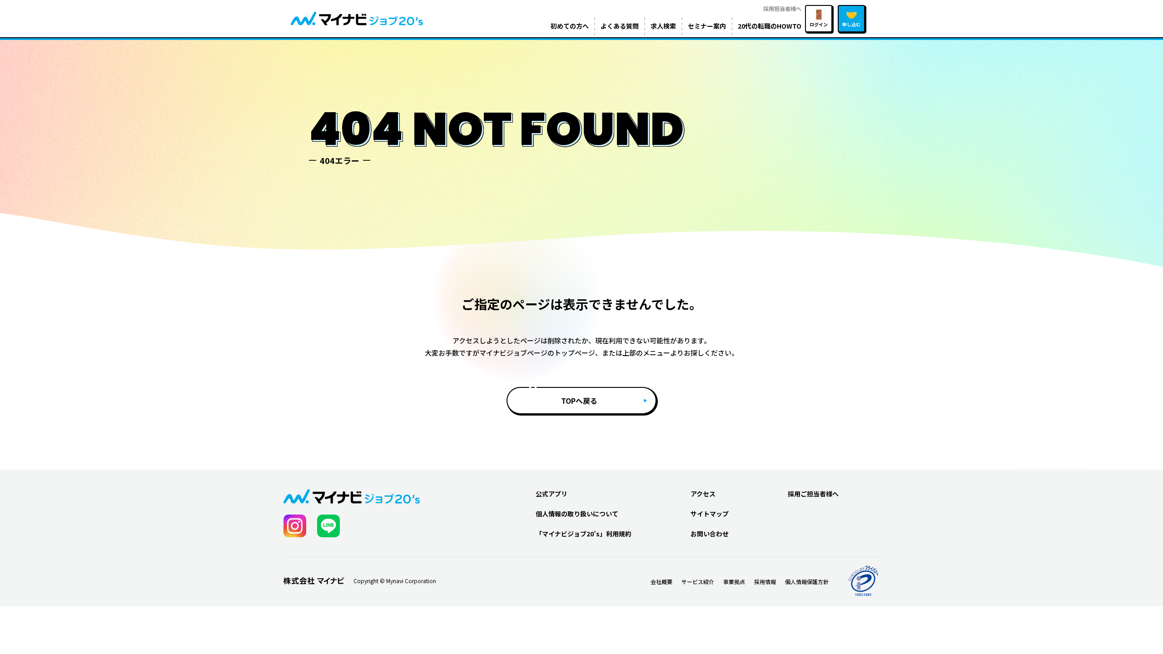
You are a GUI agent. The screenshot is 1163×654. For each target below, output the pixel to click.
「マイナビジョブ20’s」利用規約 (583, 533)
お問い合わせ (710, 533)
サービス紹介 (697, 581)
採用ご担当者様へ (813, 493)
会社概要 (661, 581)
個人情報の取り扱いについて (577, 513)
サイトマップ (710, 513)
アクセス (703, 493)
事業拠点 (734, 581)
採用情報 (765, 581)
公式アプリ (551, 493)
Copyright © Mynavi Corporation (394, 581)
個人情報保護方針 (807, 581)
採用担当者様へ (782, 8)
